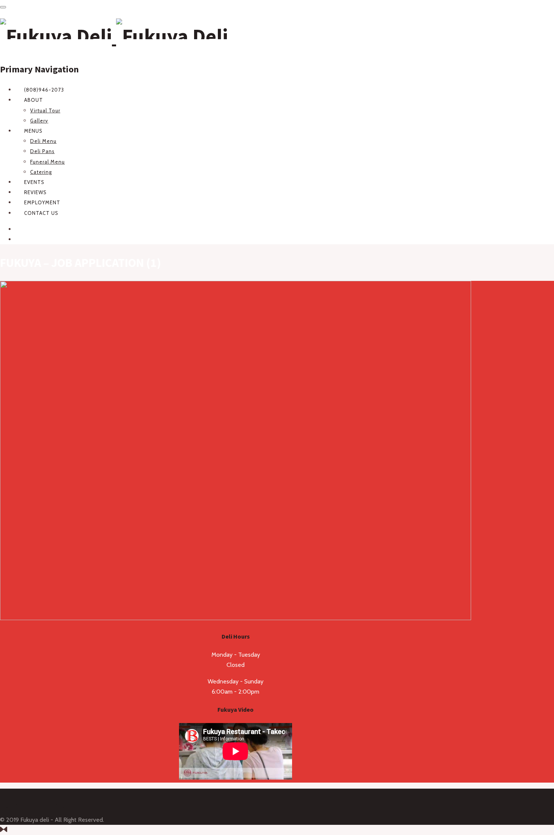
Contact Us (41, 213)
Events (34, 182)
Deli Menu (43, 141)
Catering (41, 172)
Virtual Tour (45, 110)
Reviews (35, 192)
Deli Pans (42, 151)
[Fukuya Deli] (114, 36)
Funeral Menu (47, 162)
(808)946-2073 (44, 90)
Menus (33, 131)
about (33, 100)
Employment (42, 202)
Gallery (39, 121)
